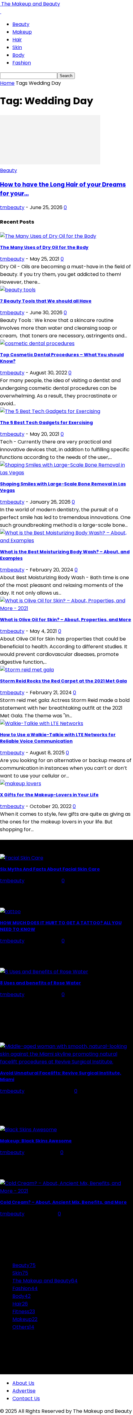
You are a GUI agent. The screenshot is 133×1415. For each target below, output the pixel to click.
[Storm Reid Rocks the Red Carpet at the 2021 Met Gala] (27, 669)
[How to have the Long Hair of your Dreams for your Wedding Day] (50, 162)
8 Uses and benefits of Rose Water (40, 983)
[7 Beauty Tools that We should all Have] (18, 289)
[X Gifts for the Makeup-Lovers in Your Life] (20, 783)
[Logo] (0, 11)
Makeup (22, 31)
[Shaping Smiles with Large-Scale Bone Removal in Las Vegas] (66, 472)
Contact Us (26, 1398)
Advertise (24, 1390)
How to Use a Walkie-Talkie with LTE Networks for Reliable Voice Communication (58, 738)
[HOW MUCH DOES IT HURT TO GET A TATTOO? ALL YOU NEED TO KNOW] (10, 911)
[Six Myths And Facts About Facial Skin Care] (21, 857)
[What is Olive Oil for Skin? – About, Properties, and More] (66, 608)
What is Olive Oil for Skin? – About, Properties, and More (65, 620)
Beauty (20, 24)
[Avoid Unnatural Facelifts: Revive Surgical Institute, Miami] (66, 1061)
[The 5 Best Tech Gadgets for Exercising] (50, 411)
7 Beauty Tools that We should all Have (46, 301)
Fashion (21, 62)
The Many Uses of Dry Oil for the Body (44, 247)
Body (18, 55)
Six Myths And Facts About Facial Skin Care (50, 869)
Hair (17, 39)
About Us (23, 1383)
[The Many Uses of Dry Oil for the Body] (48, 236)
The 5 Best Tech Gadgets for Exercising (46, 422)
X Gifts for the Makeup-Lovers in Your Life (49, 795)
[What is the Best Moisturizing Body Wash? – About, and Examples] (66, 540)
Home (7, 83)
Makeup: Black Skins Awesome (36, 1141)
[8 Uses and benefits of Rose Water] (44, 971)
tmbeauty (12, 207)
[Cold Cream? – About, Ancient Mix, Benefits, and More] (66, 1190)
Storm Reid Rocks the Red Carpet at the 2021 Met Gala (63, 681)
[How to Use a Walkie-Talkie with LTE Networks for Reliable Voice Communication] (41, 723)
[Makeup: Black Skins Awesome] (28, 1129)
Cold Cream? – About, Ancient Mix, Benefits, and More (63, 1202)
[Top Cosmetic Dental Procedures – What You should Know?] (37, 343)
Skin (17, 47)
